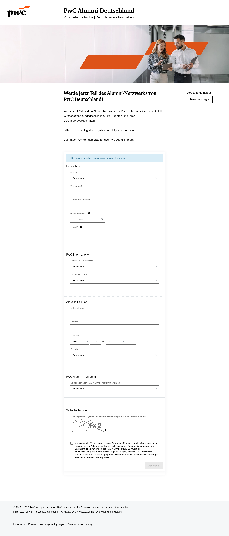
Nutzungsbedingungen (52, 524)
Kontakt (32, 524)
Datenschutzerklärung (79, 524)
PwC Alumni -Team (122, 139)
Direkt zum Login (199, 99)
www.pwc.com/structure (90, 511)
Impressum (19, 524)
